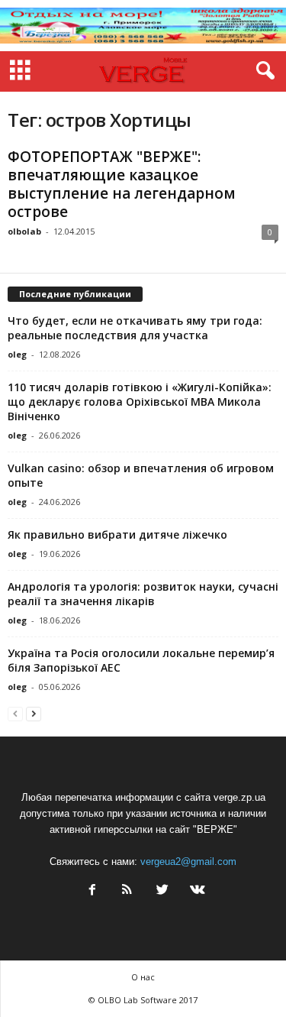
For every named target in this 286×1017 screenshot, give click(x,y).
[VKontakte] (196, 891)
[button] (262, 71)
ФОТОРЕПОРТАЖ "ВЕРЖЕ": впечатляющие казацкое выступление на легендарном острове (122, 184)
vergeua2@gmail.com (188, 861)
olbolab (24, 231)
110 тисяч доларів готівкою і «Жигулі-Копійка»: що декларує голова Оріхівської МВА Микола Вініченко (140, 401)
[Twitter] (162, 891)
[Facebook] (92, 891)
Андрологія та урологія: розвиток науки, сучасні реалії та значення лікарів (143, 593)
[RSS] (127, 891)
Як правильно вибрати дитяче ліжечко (117, 534)
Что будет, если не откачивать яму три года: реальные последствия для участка (135, 327)
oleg (17, 354)
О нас (143, 977)
